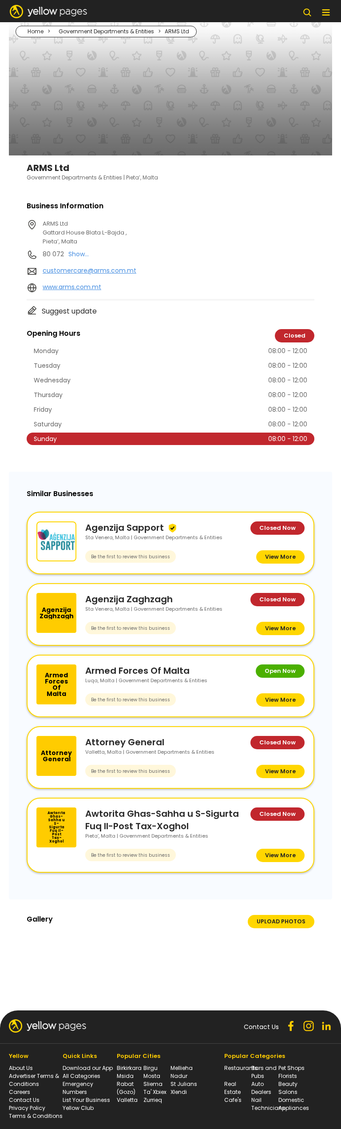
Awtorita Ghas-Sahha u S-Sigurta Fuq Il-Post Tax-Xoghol (162, 819)
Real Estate (232, 1088)
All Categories (81, 1076)
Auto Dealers (261, 1088)
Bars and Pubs (264, 1072)
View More (280, 557)
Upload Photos (281, 921)
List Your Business (86, 1100)
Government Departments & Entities (106, 31)
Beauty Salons (287, 1088)
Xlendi (178, 1092)
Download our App (88, 1068)
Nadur (178, 1076)
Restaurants (241, 1068)
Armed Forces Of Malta (137, 670)
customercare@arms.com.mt (89, 270)
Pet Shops (291, 1068)
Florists (287, 1076)
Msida (125, 1076)
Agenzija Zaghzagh (129, 599)
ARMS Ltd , (85, 232)
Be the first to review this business (130, 556)
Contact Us (24, 1100)
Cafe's (233, 1100)
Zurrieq (152, 1100)
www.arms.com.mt (72, 286)
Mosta (151, 1076)
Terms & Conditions (36, 1116)
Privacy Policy (27, 1108)
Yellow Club (78, 1108)
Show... (78, 254)
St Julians (183, 1084)
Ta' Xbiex (155, 1092)
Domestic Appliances (293, 1104)
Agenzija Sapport (124, 527)
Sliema (153, 1084)
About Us (21, 1068)
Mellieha (181, 1068)
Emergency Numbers (78, 1088)
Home (36, 31)
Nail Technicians (268, 1104)
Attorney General (124, 742)
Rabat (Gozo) (126, 1088)
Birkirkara (129, 1068)
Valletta (127, 1100)
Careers (19, 1092)
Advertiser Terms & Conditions (34, 1080)
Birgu (150, 1068)
